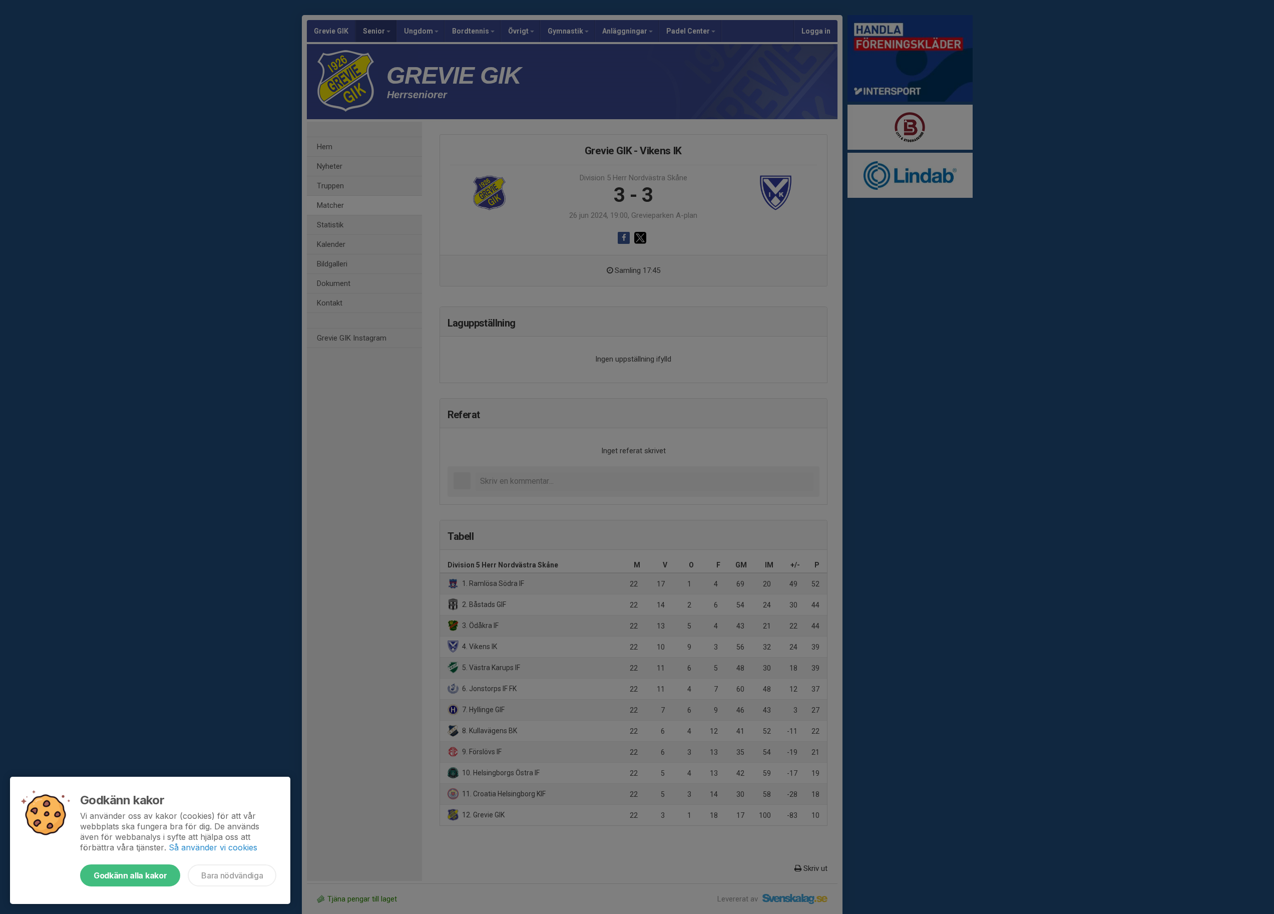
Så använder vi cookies (213, 847)
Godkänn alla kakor (130, 875)
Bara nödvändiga (232, 875)
